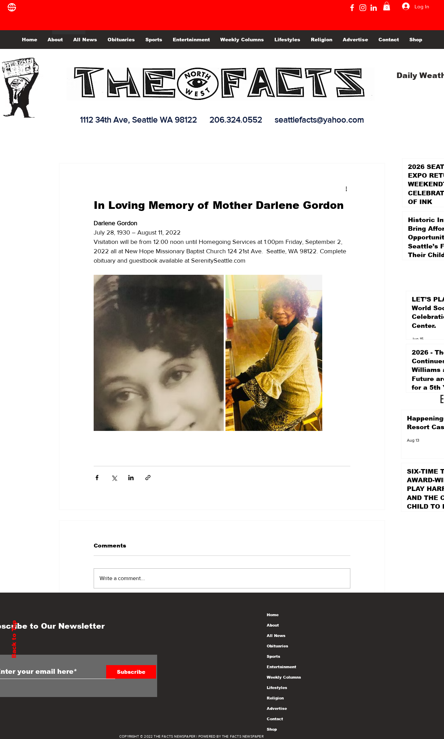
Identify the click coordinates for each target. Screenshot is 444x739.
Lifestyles (277, 688)
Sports (273, 656)
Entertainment (281, 667)
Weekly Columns (284, 677)
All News (276, 636)
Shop (272, 729)
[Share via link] (148, 477)
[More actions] (346, 188)
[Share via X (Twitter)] (114, 477)
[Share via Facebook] (97, 477)
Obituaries (277, 646)
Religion (275, 698)
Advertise (277, 708)
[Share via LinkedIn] (131, 477)
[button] (386, 6)
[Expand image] (159, 353)
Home (273, 615)
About (273, 625)
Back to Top (14, 639)
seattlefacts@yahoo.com (319, 119)
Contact (275, 719)
